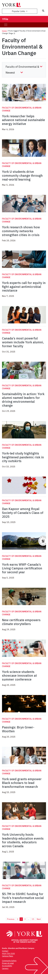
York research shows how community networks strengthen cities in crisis (21, 231)
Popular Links (19, 11)
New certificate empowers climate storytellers (21, 622)
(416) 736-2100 (8, 953)
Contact (5, 951)
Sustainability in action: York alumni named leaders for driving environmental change (23, 400)
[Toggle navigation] (5, 24)
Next (39, 919)
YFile (5, 19)
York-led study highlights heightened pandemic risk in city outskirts (23, 457)
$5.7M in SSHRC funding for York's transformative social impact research (23, 898)
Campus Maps (7, 956)
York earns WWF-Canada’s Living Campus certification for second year (22, 568)
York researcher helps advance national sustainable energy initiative (23, 120)
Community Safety (9, 961)
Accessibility (7, 966)
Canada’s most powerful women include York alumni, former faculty (23, 342)
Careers (5, 968)
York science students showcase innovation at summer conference (19, 676)
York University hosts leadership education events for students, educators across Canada (23, 840)
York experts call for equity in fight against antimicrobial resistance (24, 287)
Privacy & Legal (8, 963)
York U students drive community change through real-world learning (22, 175)
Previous (10, 919)
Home (4, 31)
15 (33, 919)
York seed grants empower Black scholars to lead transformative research (22, 783)
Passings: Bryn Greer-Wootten (18, 729)
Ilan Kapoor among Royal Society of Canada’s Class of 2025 (22, 513)
